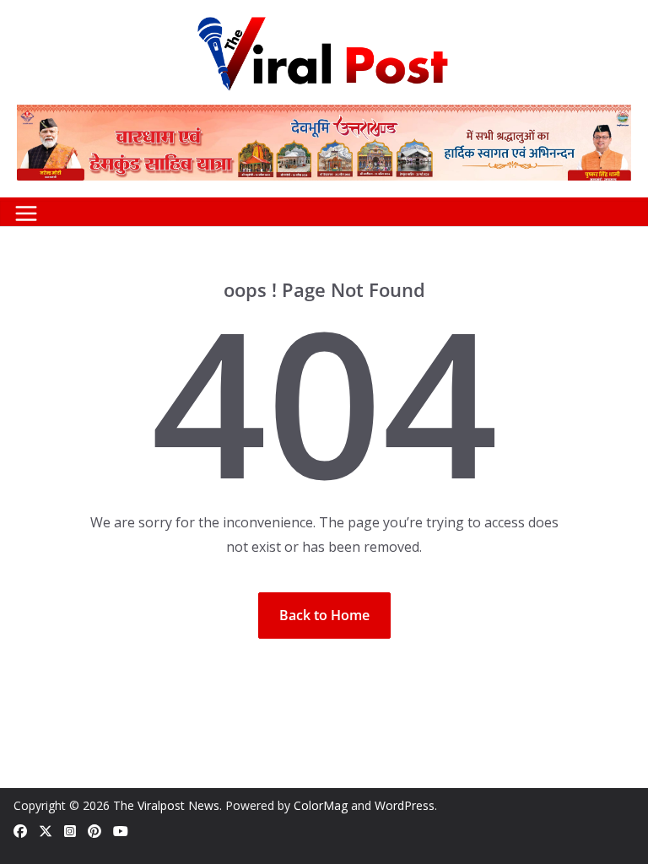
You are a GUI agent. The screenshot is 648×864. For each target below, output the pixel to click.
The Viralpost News (166, 805)
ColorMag (321, 805)
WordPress (405, 805)
